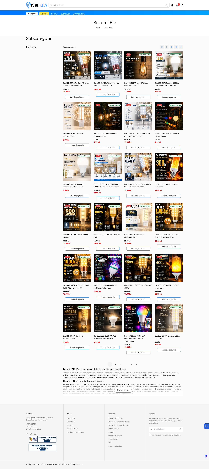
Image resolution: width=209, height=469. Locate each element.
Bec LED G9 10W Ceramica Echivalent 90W (134, 236)
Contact (111, 432)
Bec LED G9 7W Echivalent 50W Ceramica (167, 337)
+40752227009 (31, 424)
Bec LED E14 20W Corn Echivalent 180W (107, 236)
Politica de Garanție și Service (118, 425)
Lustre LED (65, 14)
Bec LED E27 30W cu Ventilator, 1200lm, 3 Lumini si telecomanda (106, 185)
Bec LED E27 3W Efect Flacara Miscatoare (166, 185)
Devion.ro (78, 464)
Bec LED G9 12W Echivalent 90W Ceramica (76, 236)
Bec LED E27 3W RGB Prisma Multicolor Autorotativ (105, 286)
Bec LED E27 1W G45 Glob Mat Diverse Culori (167, 134)
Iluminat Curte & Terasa (75, 432)
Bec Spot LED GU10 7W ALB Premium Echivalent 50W (105, 337)
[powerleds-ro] (36, 5)
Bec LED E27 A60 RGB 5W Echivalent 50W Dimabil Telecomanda (134, 338)
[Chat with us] (205, 457)
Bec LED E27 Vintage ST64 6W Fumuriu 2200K (136, 84)
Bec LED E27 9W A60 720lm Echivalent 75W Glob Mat (74, 185)
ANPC (110, 443)
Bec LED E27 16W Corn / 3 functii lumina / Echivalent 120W (76, 84)
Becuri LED (71, 422)
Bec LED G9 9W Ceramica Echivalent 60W (73, 134)
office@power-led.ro (33, 429)
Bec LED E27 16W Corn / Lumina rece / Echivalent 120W (106, 84)
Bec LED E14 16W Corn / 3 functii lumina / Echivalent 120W (137, 185)
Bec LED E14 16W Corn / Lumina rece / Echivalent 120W (137, 134)
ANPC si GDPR (113, 439)
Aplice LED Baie (72, 429)
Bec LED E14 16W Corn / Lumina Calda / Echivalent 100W (167, 236)
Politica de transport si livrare (119, 422)
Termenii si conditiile (172, 435)
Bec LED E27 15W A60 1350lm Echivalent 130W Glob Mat (167, 84)
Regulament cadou (115, 446)
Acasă (98, 28)
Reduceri (44, 14)
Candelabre (71, 425)
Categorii (32, 13)
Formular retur (113, 429)
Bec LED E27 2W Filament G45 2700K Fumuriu (106, 134)
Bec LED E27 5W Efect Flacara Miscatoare (166, 286)
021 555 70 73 (31, 426)
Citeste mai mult (123, 390)
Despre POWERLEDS (115, 418)
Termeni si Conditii (115, 436)
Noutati (54, 14)
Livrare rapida (79, 14)
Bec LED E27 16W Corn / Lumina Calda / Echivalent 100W (76, 286)
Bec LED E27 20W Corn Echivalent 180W (137, 286)
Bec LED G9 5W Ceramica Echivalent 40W (73, 337)
